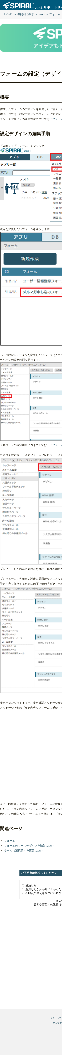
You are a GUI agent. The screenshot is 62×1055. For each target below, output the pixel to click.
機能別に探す (25, 14)
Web (41, 14)
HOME (8, 14)
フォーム (54, 14)
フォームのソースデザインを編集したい (29, 845)
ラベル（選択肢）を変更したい (23, 850)
